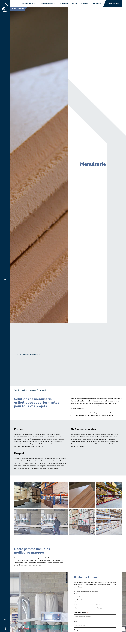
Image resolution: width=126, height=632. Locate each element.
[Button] (5, 279)
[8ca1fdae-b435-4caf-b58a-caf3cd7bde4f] (27, 495)
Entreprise (80, 600)
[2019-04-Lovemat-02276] (54, 495)
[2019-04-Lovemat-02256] (27, 522)
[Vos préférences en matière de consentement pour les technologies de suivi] (123, 629)
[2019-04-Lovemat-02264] (82, 522)
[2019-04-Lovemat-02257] (54, 522)
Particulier (79, 597)
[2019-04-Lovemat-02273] (109, 522)
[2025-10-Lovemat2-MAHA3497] (82, 495)
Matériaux (18, 9)
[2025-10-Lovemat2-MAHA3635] (109, 495)
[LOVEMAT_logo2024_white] (5, 7)
